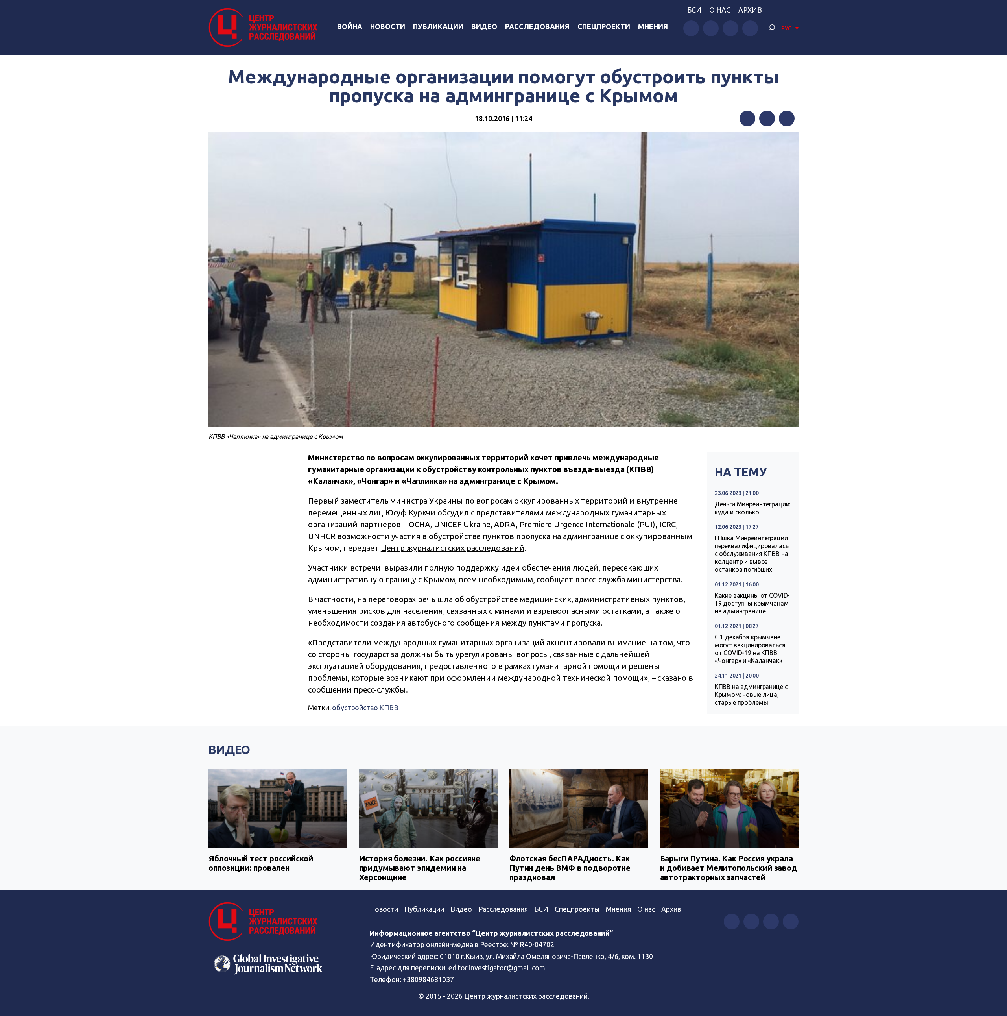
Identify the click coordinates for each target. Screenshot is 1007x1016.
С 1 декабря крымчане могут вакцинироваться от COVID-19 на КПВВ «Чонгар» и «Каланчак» (750, 649)
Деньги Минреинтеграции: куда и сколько (753, 508)
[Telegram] (787, 118)
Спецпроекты (577, 909)
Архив (750, 10)
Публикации (438, 26)
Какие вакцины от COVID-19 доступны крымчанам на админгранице (752, 603)
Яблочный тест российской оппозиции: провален (260, 863)
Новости (387, 26)
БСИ (694, 10)
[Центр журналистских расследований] (265, 27)
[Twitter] (767, 118)
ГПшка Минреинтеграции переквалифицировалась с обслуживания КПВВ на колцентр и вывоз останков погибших (752, 553)
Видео (484, 26)
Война (349, 26)
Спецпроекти (603, 26)
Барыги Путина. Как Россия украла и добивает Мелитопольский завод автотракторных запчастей (728, 868)
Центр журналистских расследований (452, 547)
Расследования (537, 26)
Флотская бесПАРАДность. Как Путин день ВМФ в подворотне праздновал (570, 868)
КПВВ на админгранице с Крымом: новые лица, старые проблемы (751, 694)
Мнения (653, 26)
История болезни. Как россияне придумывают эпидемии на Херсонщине (420, 868)
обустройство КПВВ (365, 707)
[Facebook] (747, 118)
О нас (719, 10)
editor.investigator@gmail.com (496, 968)
